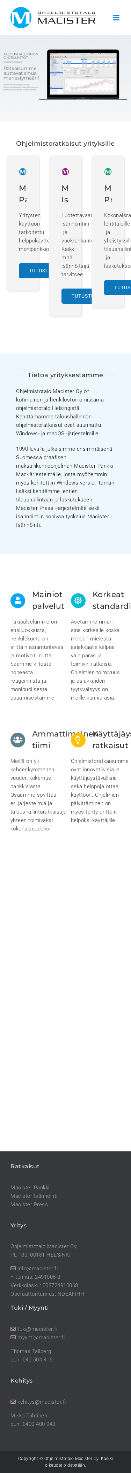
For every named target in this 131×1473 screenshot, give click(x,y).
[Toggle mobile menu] (117, 17)
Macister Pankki (30, 1187)
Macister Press (29, 1204)
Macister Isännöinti (34, 1196)
